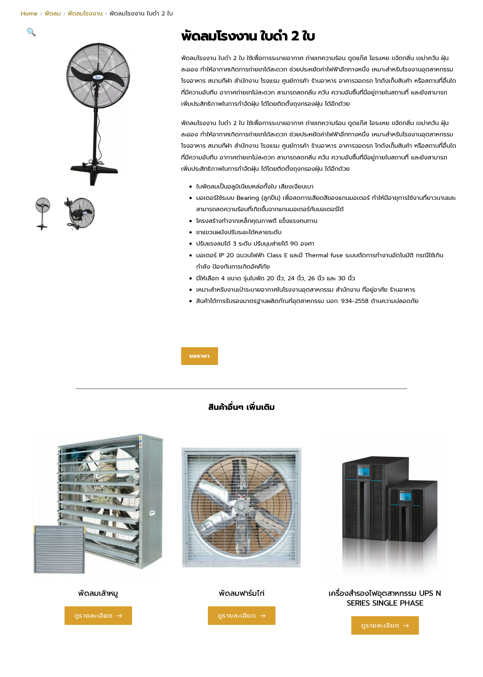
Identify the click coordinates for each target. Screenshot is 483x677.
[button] (31, 32)
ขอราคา (199, 356)
